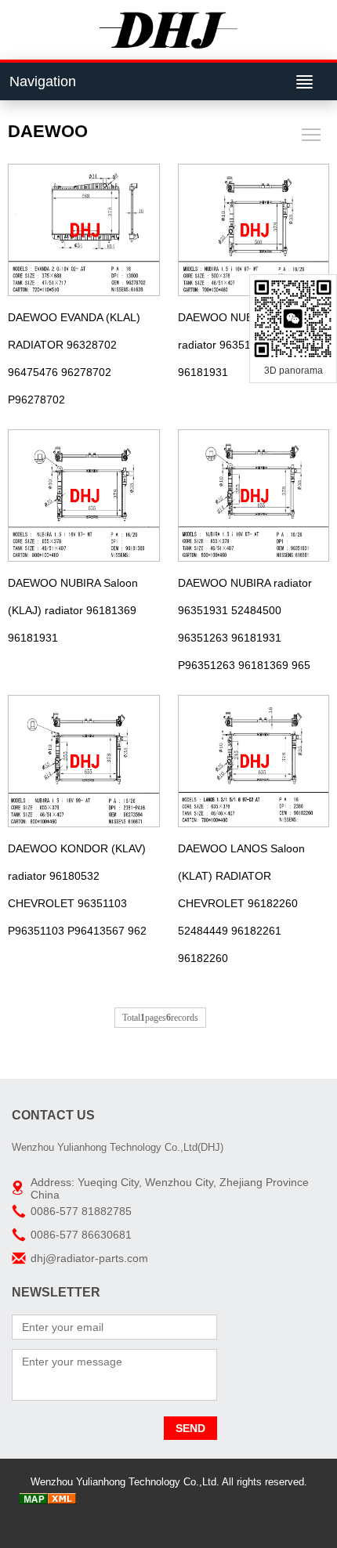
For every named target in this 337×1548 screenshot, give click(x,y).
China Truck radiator (125, 1500)
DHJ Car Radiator (154, 1519)
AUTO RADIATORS (218, 1500)
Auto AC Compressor (244, 1519)
